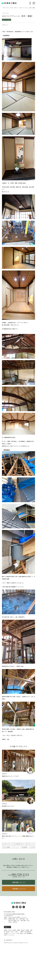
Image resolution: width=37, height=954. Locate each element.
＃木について (30, 844)
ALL (3, 844)
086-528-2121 (18, 874)
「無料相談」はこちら (18, 882)
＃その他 (32, 847)
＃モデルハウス (10, 844)
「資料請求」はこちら (18, 889)
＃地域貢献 (24, 847)
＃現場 (17, 844)
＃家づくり (23, 844)
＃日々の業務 (6, 847)
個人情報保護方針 (8, 940)
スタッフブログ (6, 20)
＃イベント (15, 847)
